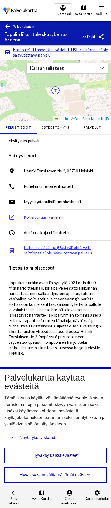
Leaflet (63, 118)
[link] (20, 10)
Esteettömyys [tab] (55, 127)
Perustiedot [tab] (18, 127)
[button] (67, 68)
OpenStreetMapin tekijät (92, 118)
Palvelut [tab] (92, 127)
